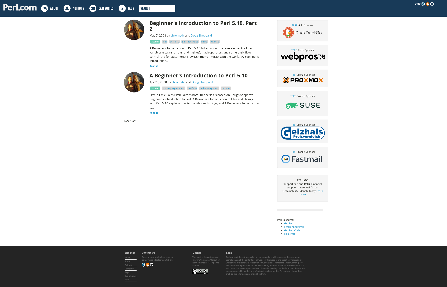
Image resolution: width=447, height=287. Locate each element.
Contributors (130, 276)
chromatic (177, 35)
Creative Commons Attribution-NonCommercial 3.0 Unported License (206, 263)
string (204, 41)
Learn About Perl (294, 226)
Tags (127, 272)
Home (127, 257)
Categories (129, 268)
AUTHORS (77, 8)
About (127, 261)
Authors (128, 265)
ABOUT (53, 8)
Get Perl (289, 223)
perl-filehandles (190, 41)
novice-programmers (173, 88)
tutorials (155, 41)
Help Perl (289, 233)
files (165, 41)
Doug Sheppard (201, 35)
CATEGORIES (104, 8)
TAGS (127, 8)
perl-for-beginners (209, 88)
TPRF (294, 25)
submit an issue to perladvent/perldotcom (157, 258)
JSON (127, 279)
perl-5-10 (174, 41)
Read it (153, 66)
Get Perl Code (292, 230)
